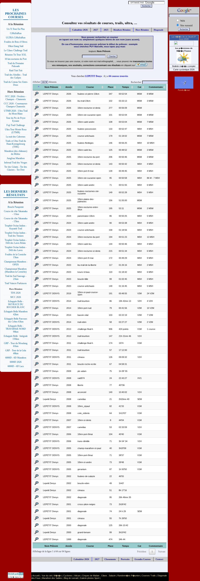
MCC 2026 (15, 297)
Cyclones (67, 575)
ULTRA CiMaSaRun (15, 37)
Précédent (141, 551)
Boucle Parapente (16, 207)
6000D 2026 (15, 362)
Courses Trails (149, 575)
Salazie (112, 575)
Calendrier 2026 (80, 30)
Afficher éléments (44, 82)
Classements (110, 559)
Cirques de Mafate (90, 575)
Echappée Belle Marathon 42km (16, 313)
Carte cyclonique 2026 (184, 69)
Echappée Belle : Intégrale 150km (16, 337)
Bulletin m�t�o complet (183, 66)
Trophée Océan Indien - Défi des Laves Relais (16, 241)
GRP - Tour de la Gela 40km (15, 352)
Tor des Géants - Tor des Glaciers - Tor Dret (15, 168)
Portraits (125, 559)
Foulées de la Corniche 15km (15, 256)
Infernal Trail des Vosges (15, 162)
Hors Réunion (142, 30)
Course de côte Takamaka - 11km (15, 213)
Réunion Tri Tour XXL (15, 54)
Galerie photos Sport (89, 578)
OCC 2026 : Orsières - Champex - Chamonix (15, 98)
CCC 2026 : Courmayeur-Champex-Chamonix (16, 105)
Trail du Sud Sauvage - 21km (15, 277)
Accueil (35, 575)
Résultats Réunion (121, 30)
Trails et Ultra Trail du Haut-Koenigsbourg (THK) (15, 144)
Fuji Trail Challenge (15, 125)
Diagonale (158, 30)
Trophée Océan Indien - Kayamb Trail (16, 227)
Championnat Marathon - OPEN (15, 263)
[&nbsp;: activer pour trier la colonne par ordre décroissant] (36, 87)
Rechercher (136, 82)
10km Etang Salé (15, 46)
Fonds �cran (184, 90)
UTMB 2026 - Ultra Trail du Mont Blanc (16, 112)
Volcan (77, 575)
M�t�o (58, 575)
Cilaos (104, 575)
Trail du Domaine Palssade (16, 65)
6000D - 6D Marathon (15, 357)
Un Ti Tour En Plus (16, 29)
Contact (159, 559)
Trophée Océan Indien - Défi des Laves (16, 249)
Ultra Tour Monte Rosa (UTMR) (15, 131)
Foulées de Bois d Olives (15, 41)
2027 (95, 30)
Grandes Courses (143, 559)
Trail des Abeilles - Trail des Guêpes (15, 76)
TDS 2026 (16, 292)
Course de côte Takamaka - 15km (15, 220)
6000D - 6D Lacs (16, 366)
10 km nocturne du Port (16, 59)
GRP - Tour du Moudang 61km (15, 345)
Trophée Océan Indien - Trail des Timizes (16, 234)
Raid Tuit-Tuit (15, 70)
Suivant (161, 551)
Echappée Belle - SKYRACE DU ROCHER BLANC (16, 304)
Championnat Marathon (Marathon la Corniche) (16, 270)
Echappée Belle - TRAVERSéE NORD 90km (16, 329)
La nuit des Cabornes (15, 136)
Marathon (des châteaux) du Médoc (15, 152)
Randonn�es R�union (128, 575)
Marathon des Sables (52, 578)
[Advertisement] (81, 6)
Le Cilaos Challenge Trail (15, 50)
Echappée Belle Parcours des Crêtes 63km (15, 320)
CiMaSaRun (15, 33)
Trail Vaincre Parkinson (16, 283)
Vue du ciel (47, 575)
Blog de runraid (71, 578)
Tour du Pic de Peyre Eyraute (15, 119)
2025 (105, 30)
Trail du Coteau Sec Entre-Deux (16, 83)
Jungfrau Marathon (16, 158)
